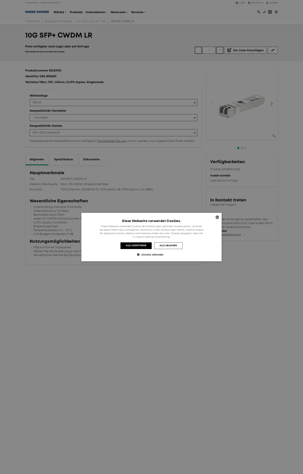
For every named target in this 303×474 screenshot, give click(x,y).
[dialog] (151, 237)
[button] (151, 254)
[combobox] (217, 217)
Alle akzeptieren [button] (136, 245)
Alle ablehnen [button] (168, 245)
